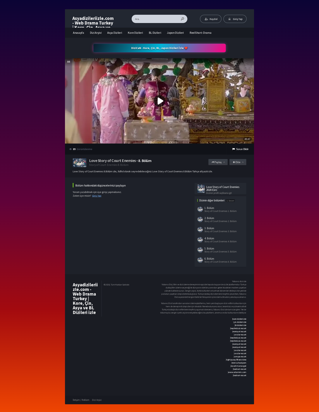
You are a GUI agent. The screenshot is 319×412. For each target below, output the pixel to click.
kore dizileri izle (239, 318)
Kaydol (213, 19)
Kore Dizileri (135, 32)
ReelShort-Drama (200, 32)
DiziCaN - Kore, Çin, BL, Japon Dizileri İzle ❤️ (159, 48)
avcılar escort (240, 334)
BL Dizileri (155, 32)
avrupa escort (240, 356)
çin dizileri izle (240, 322)
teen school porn (239, 362)
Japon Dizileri (175, 32)
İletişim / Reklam (81, 399)
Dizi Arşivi (96, 32)
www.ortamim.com (237, 372)
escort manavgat (238, 365)
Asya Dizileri (114, 32)
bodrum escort (239, 369)
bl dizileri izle (240, 325)
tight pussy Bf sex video (236, 359)
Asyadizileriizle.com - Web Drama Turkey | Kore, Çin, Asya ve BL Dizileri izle (93, 25)
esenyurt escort (239, 331)
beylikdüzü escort (238, 328)
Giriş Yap (237, 19)
